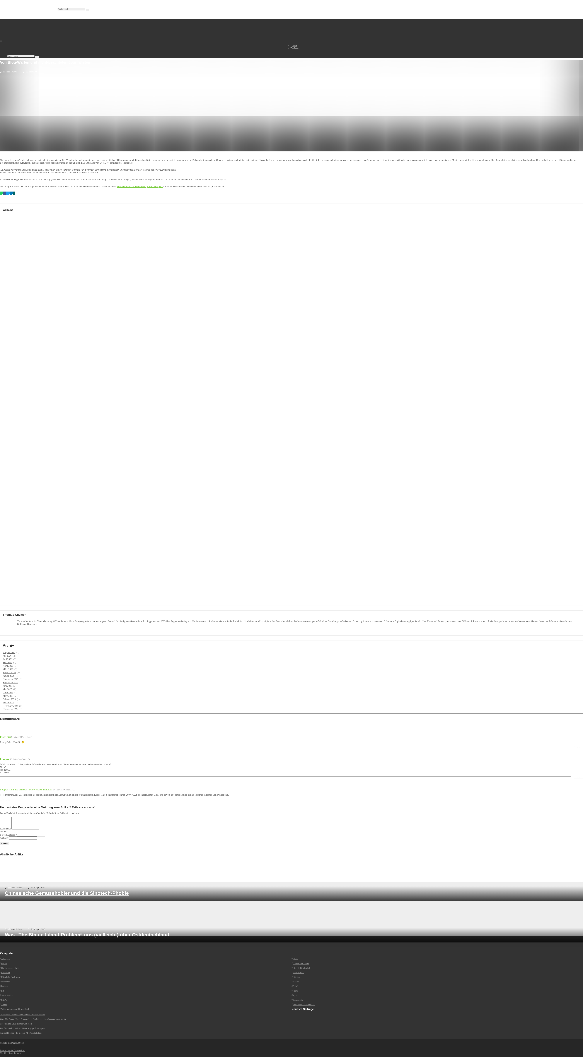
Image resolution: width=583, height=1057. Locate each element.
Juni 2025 (7, 686)
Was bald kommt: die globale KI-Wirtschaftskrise (21, 1033)
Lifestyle (296, 977)
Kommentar (5, 828)
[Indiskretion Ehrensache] (32, 40)
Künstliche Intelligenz (10, 977)
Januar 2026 (8, 676)
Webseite (4, 838)
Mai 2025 (7, 689)
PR (2, 991)
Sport (295, 995)
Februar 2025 (9, 699)
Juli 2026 (7, 655)
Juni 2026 (7, 659)
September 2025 (10, 682)
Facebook (294, 48)
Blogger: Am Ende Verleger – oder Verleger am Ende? (26, 789)
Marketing (5, 982)
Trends (4, 1004)
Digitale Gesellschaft (301, 968)
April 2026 (8, 666)
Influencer (5, 972)
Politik (295, 986)
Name (3, 831)
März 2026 (8, 669)
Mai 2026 (7, 662)
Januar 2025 (8, 702)
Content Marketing (301, 963)
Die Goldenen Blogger (10, 968)
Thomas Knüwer (10, 72)
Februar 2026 (9, 672)
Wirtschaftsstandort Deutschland (15, 1009)
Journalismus (298, 972)
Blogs (295, 959)
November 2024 (10, 709)
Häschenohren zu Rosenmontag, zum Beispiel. (140, 186)
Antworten (578, 747)
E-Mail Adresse (7, 834)
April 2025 (8, 692)
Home (294, 45)
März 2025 (8, 696)
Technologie (298, 1000)
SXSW (4, 1000)
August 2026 (9, 652)
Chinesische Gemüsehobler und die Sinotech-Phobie (22, 1015)
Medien (296, 982)
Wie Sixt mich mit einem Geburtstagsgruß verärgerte (22, 1028)
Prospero (4, 759)
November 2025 (10, 679)
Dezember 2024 (10, 706)
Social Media (6, 995)
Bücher (4, 963)
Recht (295, 991)
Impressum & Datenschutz (12, 1050)
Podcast (4, 986)
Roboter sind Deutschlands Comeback (16, 1024)
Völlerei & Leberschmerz (304, 1004)
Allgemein (5, 959)
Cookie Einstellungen (10, 1053)
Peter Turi (5, 737)
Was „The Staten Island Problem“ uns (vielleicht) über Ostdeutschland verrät (33, 1019)
